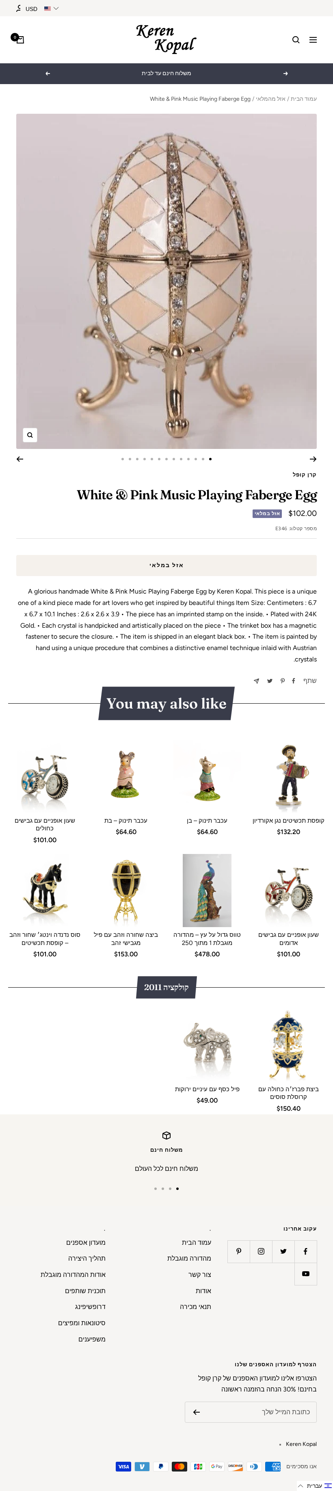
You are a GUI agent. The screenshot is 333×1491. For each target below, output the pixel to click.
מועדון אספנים (86, 1242)
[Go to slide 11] (137, 459)
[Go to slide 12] (130, 459)
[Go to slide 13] (122, 459)
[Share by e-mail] (256, 681)
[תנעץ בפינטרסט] (283, 681)
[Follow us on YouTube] (305, 1274)
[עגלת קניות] (20, 39)
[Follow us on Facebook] (305, 1251)
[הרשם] (196, 1412)
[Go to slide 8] (159, 459)
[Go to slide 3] (196, 459)
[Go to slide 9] (152, 459)
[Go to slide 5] (181, 459)
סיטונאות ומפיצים (82, 1323)
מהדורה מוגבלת (189, 1258)
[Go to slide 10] (144, 459)
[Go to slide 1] (210, 459)
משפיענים (92, 1339)
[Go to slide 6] (174, 459)
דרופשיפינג (90, 1307)
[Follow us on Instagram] (261, 1251)
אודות (203, 1291)
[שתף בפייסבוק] (293, 681)
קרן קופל (305, 475)
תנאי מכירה (195, 1307)
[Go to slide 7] (166, 459)
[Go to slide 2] (203, 459)
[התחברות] (20, 8)
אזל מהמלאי (270, 98)
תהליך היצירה (87, 1258)
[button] (315, 1486)
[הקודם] (313, 459)
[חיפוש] (296, 39)
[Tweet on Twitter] (269, 681)
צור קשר (199, 1275)
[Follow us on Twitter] (283, 1251)
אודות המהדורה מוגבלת (73, 1275)
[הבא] (19, 459)
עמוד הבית (304, 98)
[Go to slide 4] (188, 459)
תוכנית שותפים (85, 1291)
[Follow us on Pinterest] (238, 1251)
